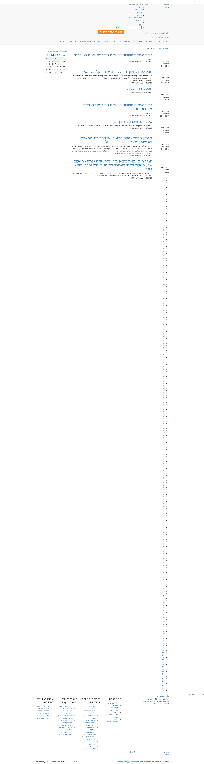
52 (164, 303)
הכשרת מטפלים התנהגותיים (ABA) (65, 733)
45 (164, 286)
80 (164, 369)
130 (163, 487)
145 (163, 522)
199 (163, 650)
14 (164, 213)
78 (164, 364)
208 (163, 671)
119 (163, 461)
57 (164, 315)
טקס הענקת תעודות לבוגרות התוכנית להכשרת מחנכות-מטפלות (117, 106)
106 (163, 430)
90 (164, 393)
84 (164, 378)
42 (164, 279)
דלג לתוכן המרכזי (193, 1)
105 (163, 428)
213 (163, 683)
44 (164, 284)
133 (163, 494)
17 (164, 220)
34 (164, 260)
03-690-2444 (158, 703)
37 (164, 267)
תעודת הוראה (91, 739)
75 (164, 357)
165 (163, 570)
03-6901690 (148, 701)
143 (163, 518)
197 (163, 645)
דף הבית (166, 48)
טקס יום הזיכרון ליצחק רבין (132, 121)
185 (163, 617)
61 (164, 324)
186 (163, 619)
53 (164, 305)
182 (163, 610)
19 (164, 225)
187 (163, 622)
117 (163, 456)
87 (164, 385)
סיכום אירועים (114, 714)
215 (163, 688)
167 (163, 574)
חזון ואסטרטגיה (113, 703)
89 (164, 390)
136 (163, 501)
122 (163, 468)
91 (164, 395)
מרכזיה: (166, 703)
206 (163, 667)
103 (163, 423)
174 (163, 591)
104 (163, 426)
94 (164, 402)
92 (164, 397)
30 (164, 251)
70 (164, 345)
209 (163, 674)
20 (164, 227)
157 (163, 551)
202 (163, 657)
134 (163, 496)
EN (140, 25)
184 (163, 615)
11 (164, 206)
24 (164, 237)
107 (163, 433)
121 (163, 466)
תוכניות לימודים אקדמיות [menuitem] (91, 700)
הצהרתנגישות (166, 6)
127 (163, 480)
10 (164, 204)
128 (163, 482)
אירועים (158, 48)
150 (163, 534)
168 (163, 577)
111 (163, 442)
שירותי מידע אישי (135, 18)
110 (163, 440)
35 (164, 263)
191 (163, 631)
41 (164, 277)
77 (164, 362)
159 (163, 556)
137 (163, 504)
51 (164, 300)
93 (164, 400)
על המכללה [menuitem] (116, 698)
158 (163, 553)
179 (163, 603)
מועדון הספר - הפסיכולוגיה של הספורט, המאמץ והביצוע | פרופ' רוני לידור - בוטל (116, 139)
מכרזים (116, 719)
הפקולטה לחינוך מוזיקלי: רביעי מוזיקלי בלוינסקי (117, 71)
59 (164, 319)
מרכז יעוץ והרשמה (43, 706)
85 (164, 381)
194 (163, 638)
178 (163, 600)
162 (163, 563)
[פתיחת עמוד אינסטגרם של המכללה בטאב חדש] (130, 752)
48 (164, 293)
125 (163, 475)
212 (163, 681)
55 (164, 310)
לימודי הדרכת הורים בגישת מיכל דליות (65, 716)
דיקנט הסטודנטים (43, 718)
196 (163, 643)
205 (163, 664)
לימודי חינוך (91, 746)
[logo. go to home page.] (156, 33)
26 (164, 241)
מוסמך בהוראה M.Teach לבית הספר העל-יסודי (90, 722)
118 (163, 459)
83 (164, 376)
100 (163, 416)
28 (164, 246)
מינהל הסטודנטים (43, 708)
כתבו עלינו (115, 710)
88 (164, 388)
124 (163, 473)
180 (163, 605)
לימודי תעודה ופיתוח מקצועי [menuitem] (106, 41)
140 (163, 511)
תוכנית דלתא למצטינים (91, 742)
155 (163, 546)
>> (46, 54)
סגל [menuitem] (140, 7)
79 (164, 367)
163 (163, 565)
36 (164, 265)
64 (164, 331)
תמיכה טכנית (44, 713)
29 (164, 249)
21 (164, 230)
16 (164, 218)
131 (163, 489)
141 (163, 513)
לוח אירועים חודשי (112, 722)
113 (163, 447)
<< (64, 54)
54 (164, 308)
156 (163, 548)
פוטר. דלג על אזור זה (196, 694)
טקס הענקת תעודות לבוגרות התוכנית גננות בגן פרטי (113, 54)
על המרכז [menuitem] (164, 41)
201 (163, 655)
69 (164, 343)
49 (164, 296)
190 (163, 629)
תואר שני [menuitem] (139, 41)
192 (163, 633)
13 (164, 211)
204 (163, 662)
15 (164, 215)
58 (164, 317)
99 (164, 414)
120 (163, 463)
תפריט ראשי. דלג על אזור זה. (159, 37)
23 (164, 234)
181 (163, 607)
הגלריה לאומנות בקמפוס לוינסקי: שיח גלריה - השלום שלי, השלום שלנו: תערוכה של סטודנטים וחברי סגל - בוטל (113, 164)
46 (164, 289)
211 (163, 678)
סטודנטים (138, 9)
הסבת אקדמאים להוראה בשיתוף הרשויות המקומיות (89, 734)
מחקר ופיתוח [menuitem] (86, 41)
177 (163, 598)
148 (163, 530)
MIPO (48, 761)
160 (163, 558)
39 (164, 272)
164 (163, 567)
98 (164, 411)
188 (163, 624)
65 (164, 334)
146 (163, 525)
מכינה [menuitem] (64, 41)
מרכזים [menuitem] (73, 41)
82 (164, 374)
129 (163, 485)
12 (164, 208)
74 (164, 355)
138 (163, 506)
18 (164, 223)
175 (163, 593)
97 (164, 409)
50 (164, 298)
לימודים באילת (90, 748)
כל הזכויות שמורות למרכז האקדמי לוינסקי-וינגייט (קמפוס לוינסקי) (140, 761)
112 (163, 445)
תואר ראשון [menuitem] (151, 41)
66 (164, 336)
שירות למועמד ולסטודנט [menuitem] (45, 700)
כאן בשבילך (114, 707)
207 (163, 669)
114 (163, 449)
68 (164, 341)
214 (163, 685)
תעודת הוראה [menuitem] (126, 41)
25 (164, 239)
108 (163, 435)
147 (163, 527)
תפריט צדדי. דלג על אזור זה (58, 52)
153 (163, 541)
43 (164, 282)
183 (163, 612)
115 (163, 452)
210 (163, 676)
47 (164, 291)
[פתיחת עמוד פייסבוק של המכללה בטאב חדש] (134, 752)
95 (164, 404)
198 (163, 648)
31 (164, 253)
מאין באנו (115, 705)
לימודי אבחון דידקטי (65, 706)
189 (163, 626)
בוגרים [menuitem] (139, 12)
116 (163, 454)
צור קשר (139, 20)
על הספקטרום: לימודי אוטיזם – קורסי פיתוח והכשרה (65, 710)
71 (164, 348)
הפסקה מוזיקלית (139, 88)
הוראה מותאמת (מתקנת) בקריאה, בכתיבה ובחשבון (66, 722)
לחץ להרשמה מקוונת (111, 32)
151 (163, 537)
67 (164, 338)
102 (163, 421)
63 (164, 329)
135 (163, 499)
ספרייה (139, 15)
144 (163, 520)
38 (164, 270)
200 (163, 652)
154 (163, 544)
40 (164, 274)
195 (163, 641)
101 (163, 419)
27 (164, 244)
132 (163, 492)
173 (163, 589)
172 (163, 586)
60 (164, 322)
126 (163, 478)
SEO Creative (72, 761)
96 (164, 407)
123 (163, 470)
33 (164, 258)
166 (163, 572)
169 (163, 579)
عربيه (140, 22)
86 (164, 383)
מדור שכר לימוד (43, 711)
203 (163, 659)
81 (164, 371)
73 (164, 352)
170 (163, 581)
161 (163, 560)
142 (163, 515)
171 (163, 584)
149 (163, 532)
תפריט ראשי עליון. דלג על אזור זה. (136, 5)
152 (163, 539)
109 (163, 437)
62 (164, 326)
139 (163, 508)
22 (164, 232)
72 (164, 350)
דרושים (116, 717)
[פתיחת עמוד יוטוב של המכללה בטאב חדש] (132, 752)
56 (164, 312)
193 (163, 636)
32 (164, 256)
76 (164, 360)
